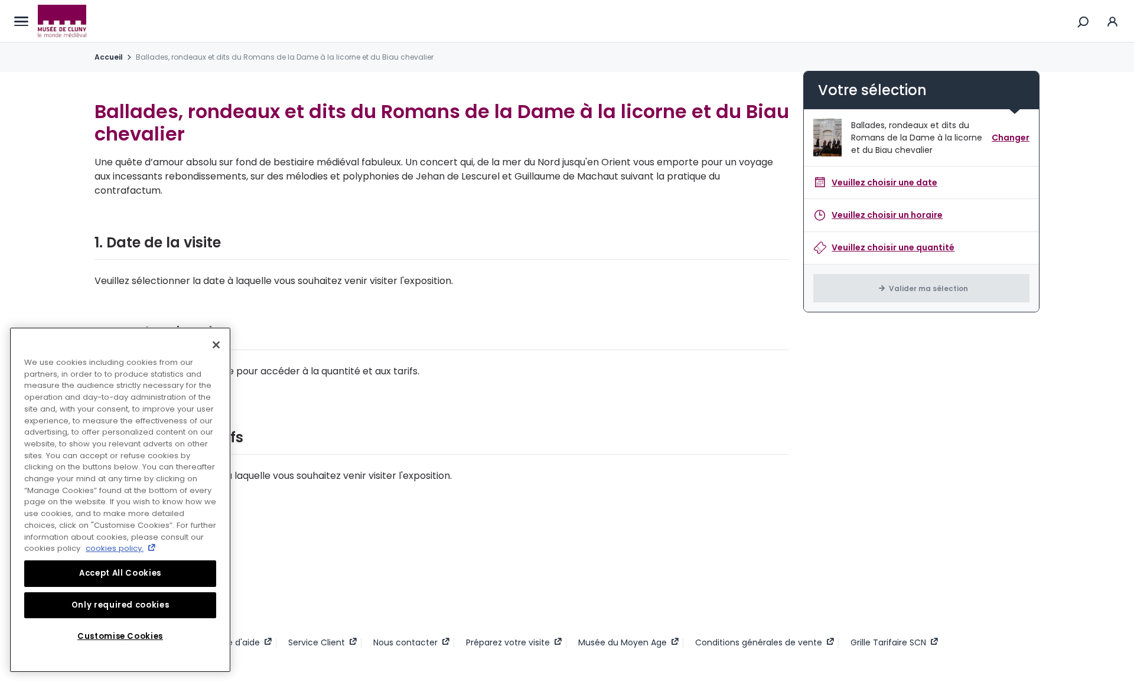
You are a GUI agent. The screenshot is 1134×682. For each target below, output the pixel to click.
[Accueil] (62, 21)
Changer (1010, 137)
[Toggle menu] (21, 21)
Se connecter (1112, 20)
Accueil (108, 57)
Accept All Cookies (120, 573)
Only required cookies (120, 605)
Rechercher (1084, 21)
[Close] (216, 345)
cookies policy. (115, 548)
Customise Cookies (120, 636)
